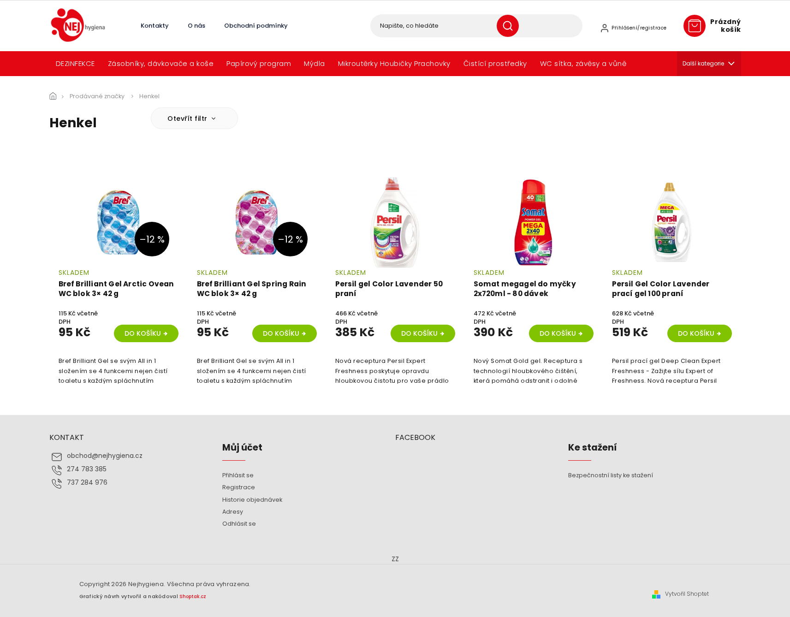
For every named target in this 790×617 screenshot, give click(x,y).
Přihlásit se (238, 475)
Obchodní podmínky (256, 25)
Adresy (232, 512)
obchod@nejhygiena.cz (105, 455)
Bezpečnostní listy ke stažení (610, 475)
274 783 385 (87, 469)
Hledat (511, 25)
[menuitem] (75, 63)
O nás (196, 25)
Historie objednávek (252, 500)
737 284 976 (87, 482)
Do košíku (143, 333)
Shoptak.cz (192, 596)
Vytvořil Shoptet (687, 594)
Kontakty (155, 25)
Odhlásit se (239, 524)
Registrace (238, 487)
